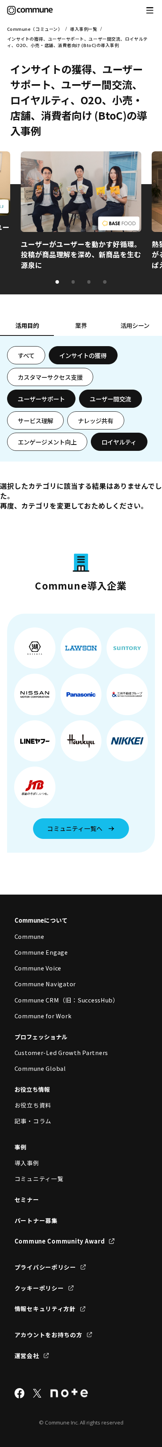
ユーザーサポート (41, 398)
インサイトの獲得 (83, 355)
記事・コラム (33, 1121)
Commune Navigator (45, 984)
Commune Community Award (60, 1241)
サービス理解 (35, 420)
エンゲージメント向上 (47, 441)
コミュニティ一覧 (39, 1178)
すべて (26, 355)
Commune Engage (41, 952)
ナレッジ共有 (95, 420)
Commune (29, 936)
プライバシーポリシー (45, 1267)
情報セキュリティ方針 (45, 1308)
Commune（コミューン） (35, 29)
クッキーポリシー (39, 1288)
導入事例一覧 (83, 29)
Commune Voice (38, 968)
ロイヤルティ (118, 441)
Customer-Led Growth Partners (62, 1052)
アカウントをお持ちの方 (49, 1334)
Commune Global (40, 1068)
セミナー (27, 1199)
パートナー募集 (36, 1220)
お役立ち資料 (33, 1105)
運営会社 (27, 1355)
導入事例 (27, 1163)
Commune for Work (43, 1016)
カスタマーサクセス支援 (50, 377)
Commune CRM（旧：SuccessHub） (67, 1000)
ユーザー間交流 (110, 398)
